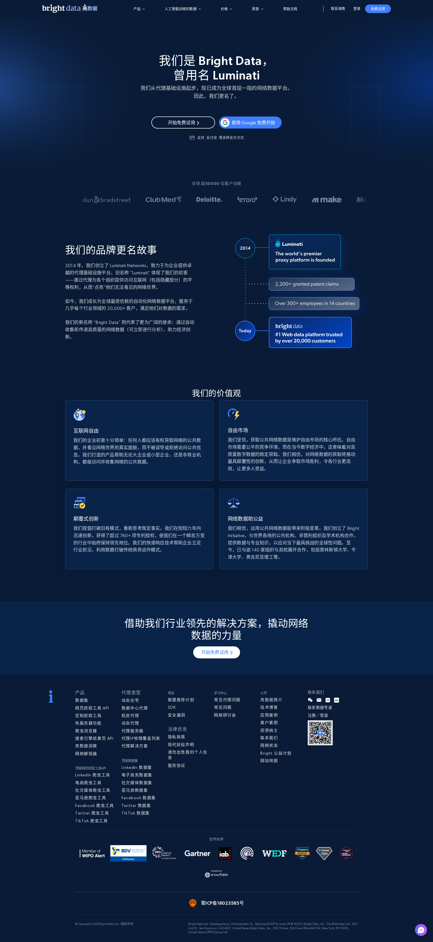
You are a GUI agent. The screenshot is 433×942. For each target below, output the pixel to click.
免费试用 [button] (378, 9)
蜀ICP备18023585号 (222, 903)
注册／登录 (318, 715)
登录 (356, 9)
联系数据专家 (320, 707)
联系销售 (338, 9)
